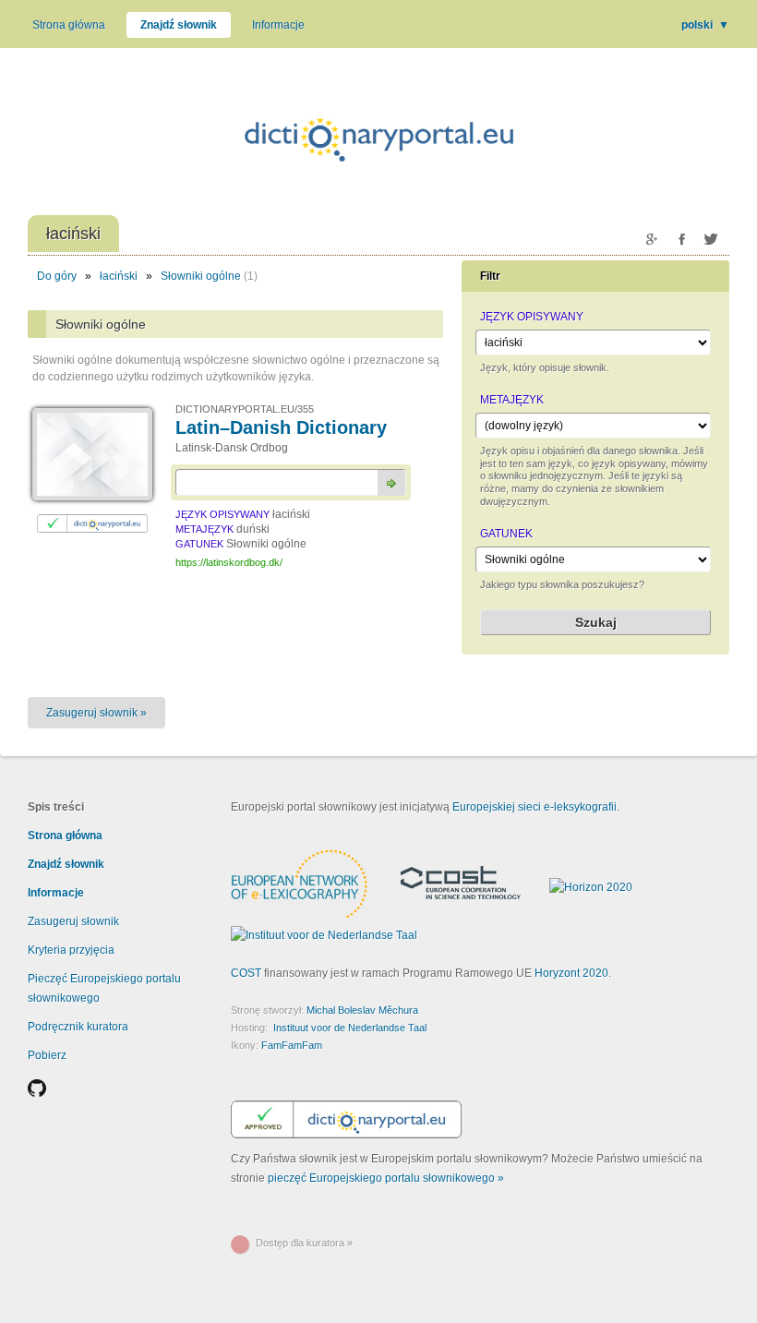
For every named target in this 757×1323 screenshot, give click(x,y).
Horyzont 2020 (571, 973)
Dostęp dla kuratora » (304, 1242)
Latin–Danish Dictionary (281, 427)
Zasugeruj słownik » (96, 712)
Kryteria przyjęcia (71, 950)
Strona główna (68, 24)
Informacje (278, 24)
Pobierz (47, 1055)
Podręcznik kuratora (78, 1026)
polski (705, 24)
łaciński (119, 276)
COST (246, 973)
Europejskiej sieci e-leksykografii (534, 806)
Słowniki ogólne (201, 276)
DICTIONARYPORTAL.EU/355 (244, 409)
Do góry (57, 276)
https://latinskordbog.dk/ (228, 562)
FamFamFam (291, 1045)
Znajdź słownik (178, 24)
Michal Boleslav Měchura (362, 1010)
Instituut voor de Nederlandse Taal (350, 1027)
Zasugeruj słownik (73, 921)
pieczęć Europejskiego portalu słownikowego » (386, 1178)
